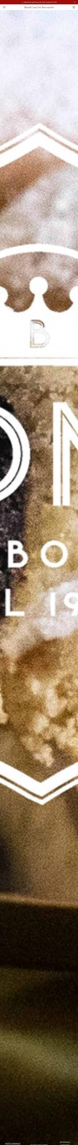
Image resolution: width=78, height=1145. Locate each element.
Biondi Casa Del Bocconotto (39, 7)
